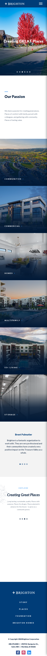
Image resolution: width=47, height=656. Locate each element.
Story (23, 602)
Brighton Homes (23, 623)
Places (23, 609)
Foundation (23, 616)
